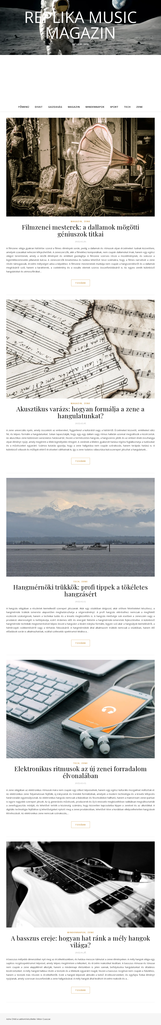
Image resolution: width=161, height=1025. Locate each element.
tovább (80, 282)
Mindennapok (95, 106)
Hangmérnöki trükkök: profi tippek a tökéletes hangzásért (80, 590)
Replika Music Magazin (80, 24)
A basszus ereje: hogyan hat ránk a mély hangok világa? (80, 941)
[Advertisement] (80, 78)
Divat (39, 106)
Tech (127, 106)
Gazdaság (55, 106)
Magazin (74, 106)
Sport (114, 106)
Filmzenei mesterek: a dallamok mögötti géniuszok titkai (80, 230)
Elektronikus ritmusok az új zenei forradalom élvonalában (80, 772)
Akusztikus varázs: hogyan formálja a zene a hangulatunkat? (80, 412)
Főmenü (23, 106)
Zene (139, 106)
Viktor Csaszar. (44, 1019)
